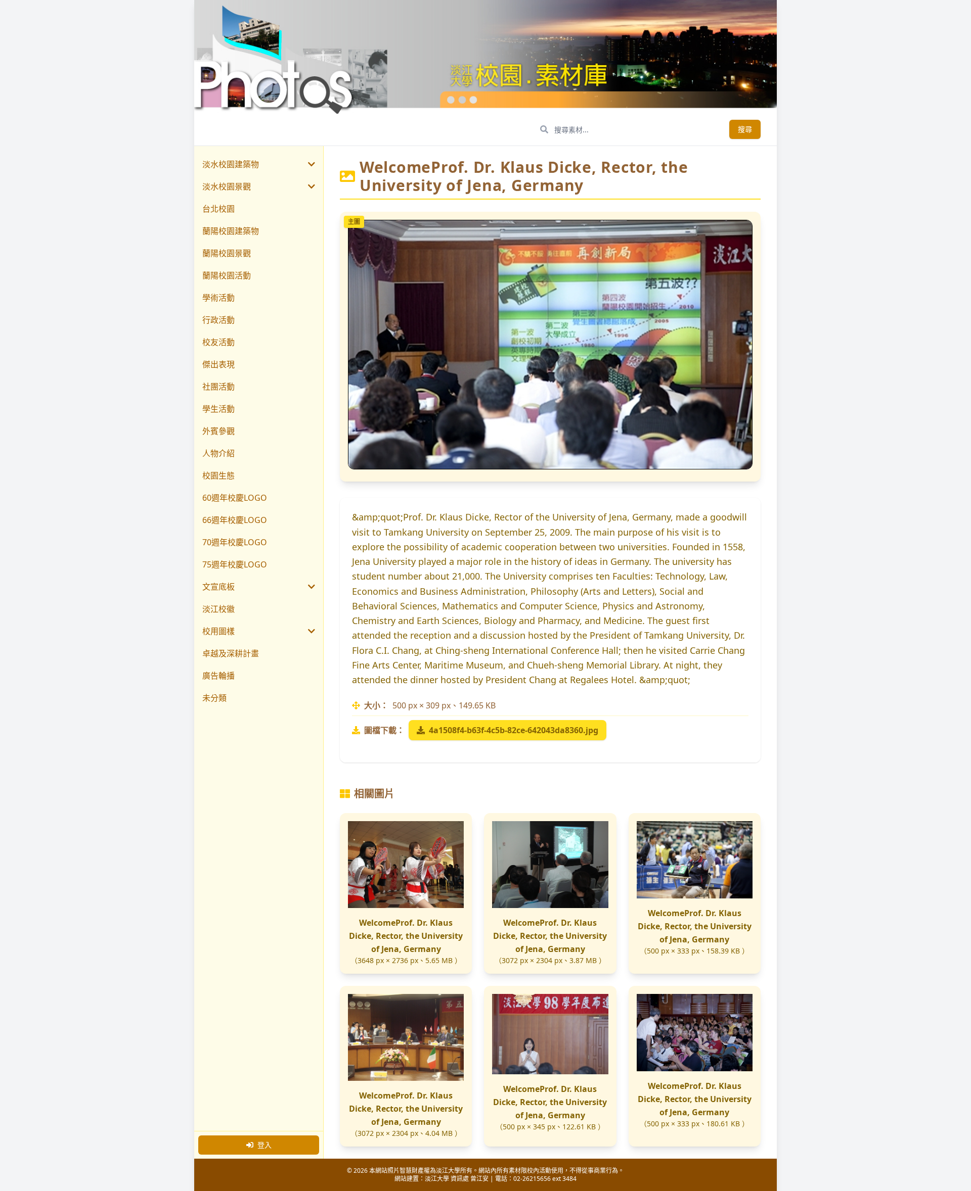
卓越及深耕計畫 (230, 653)
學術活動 (218, 297)
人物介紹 (218, 453)
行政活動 (218, 319)
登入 (264, 1145)
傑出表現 (218, 364)
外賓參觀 (218, 431)
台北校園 (218, 208)
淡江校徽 (218, 608)
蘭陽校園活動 (226, 275)
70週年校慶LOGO (234, 542)
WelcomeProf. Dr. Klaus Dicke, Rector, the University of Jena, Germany (406, 936)
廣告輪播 (218, 675)
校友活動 (218, 342)
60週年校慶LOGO (234, 497)
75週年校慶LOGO (234, 564)
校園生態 (218, 475)
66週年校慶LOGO (234, 520)
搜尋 (745, 129)
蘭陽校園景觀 (226, 253)
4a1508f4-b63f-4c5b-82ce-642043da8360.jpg (513, 730)
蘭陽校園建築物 (230, 230)
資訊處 (460, 1178)
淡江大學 (437, 1178)
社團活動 (218, 386)
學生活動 (218, 408)
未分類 (214, 697)
